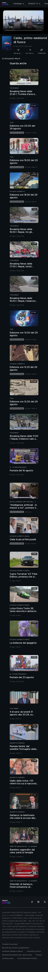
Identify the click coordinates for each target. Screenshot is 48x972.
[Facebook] (32, 902)
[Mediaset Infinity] (5, 4)
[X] (45, 902)
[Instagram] (38, 902)
